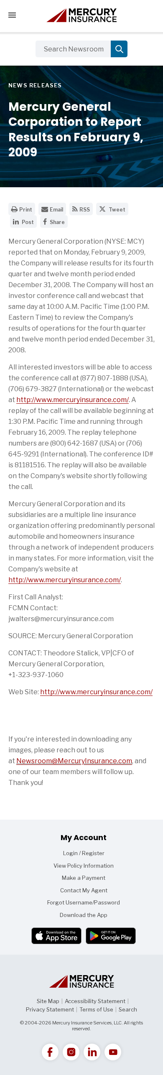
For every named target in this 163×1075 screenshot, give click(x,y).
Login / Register (83, 853)
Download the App (83, 915)
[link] (50, 1052)
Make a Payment (83, 877)
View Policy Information (83, 865)
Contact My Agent (83, 890)
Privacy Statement (50, 1009)
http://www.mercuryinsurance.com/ (72, 400)
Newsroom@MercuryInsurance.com (74, 761)
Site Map (48, 1001)
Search (128, 1009)
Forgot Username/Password (83, 902)
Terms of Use (96, 1009)
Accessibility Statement (95, 1001)
